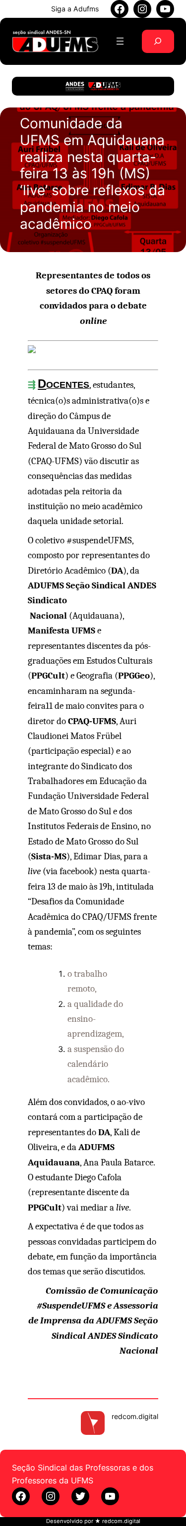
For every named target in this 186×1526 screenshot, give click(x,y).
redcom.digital (135, 1416)
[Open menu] (120, 41)
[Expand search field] (158, 41)
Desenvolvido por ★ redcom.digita (92, 1521)
